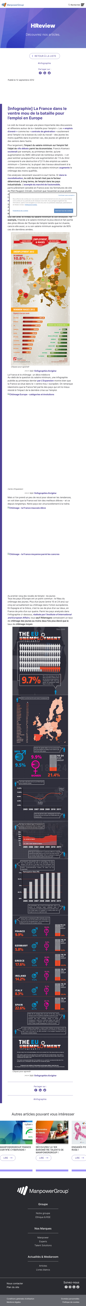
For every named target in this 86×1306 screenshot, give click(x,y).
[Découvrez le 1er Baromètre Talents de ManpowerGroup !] (52, 1133)
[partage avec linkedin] (44, 72)
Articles (43, 1265)
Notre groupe (43, 1213)
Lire (5, 1158)
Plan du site (13, 1287)
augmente (64, 167)
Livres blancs (43, 1269)
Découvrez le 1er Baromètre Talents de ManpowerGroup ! (50, 1150)
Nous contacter (15, 1283)
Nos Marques (43, 1228)
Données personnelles (70, 1299)
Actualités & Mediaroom (43, 1256)
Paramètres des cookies (20, 210)
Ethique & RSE (43, 1217)
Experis (43, 1241)
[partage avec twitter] (49, 72)
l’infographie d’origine (45, 371)
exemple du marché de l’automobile (42, 184)
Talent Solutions (43, 1245)
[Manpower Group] (13, 5)
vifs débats (23, 148)
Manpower (43, 1237)
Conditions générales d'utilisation (20, 1299)
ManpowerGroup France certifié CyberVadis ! (15, 1148)
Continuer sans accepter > (66, 195)
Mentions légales (14, 1302)
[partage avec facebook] (40, 72)
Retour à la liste (45, 56)
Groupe (43, 1204)
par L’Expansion (45, 380)
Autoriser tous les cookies (63, 210)
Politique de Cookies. (31, 204)
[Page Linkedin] (74, 1287)
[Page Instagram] (70, 1287)
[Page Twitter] (77, 1287)
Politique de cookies (70, 1302)
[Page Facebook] (66, 1287)
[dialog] (43, 204)
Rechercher (75, 5)
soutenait (12, 151)
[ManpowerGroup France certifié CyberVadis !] (16, 1133)
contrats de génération (43, 131)
